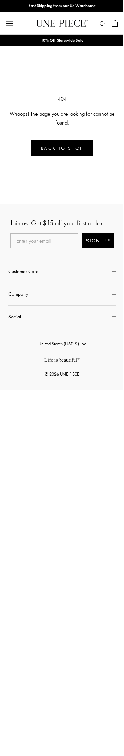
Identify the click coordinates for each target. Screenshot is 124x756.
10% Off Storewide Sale (62, 40)
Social (14, 316)
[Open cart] (115, 23)
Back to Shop (62, 148)
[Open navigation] (9, 23)
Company (18, 294)
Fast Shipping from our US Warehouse (62, 5)
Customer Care (23, 271)
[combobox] (62, 343)
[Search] (103, 23)
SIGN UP (98, 241)
